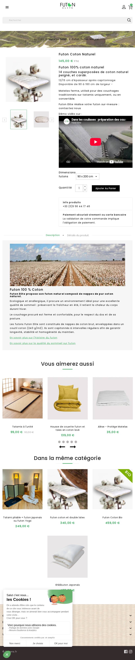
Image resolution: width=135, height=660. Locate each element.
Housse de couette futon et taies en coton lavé (67, 428)
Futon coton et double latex (67, 517)
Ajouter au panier (105, 188)
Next (73, 447)
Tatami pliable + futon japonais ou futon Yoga (22, 519)
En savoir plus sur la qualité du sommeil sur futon (43, 343)
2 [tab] (63, 442)
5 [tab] (76, 442)
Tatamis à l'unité (22, 426)
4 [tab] (71, 442)
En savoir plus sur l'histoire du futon (33, 337)
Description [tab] (53, 235)
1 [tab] (59, 442)
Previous (62, 447)
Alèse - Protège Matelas (113, 426)
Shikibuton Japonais (67, 585)
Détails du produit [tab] (78, 235)
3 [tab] (67, 442)
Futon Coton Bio (112, 517)
